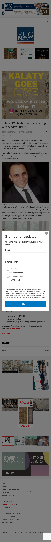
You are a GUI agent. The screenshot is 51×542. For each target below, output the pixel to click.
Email (7, 250)
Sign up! (25, 304)
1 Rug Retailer (15, 269)
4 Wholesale (14, 279)
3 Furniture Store (16, 276)
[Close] (46, 233)
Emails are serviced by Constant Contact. (34, 297)
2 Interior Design (16, 272)
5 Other (12, 283)
